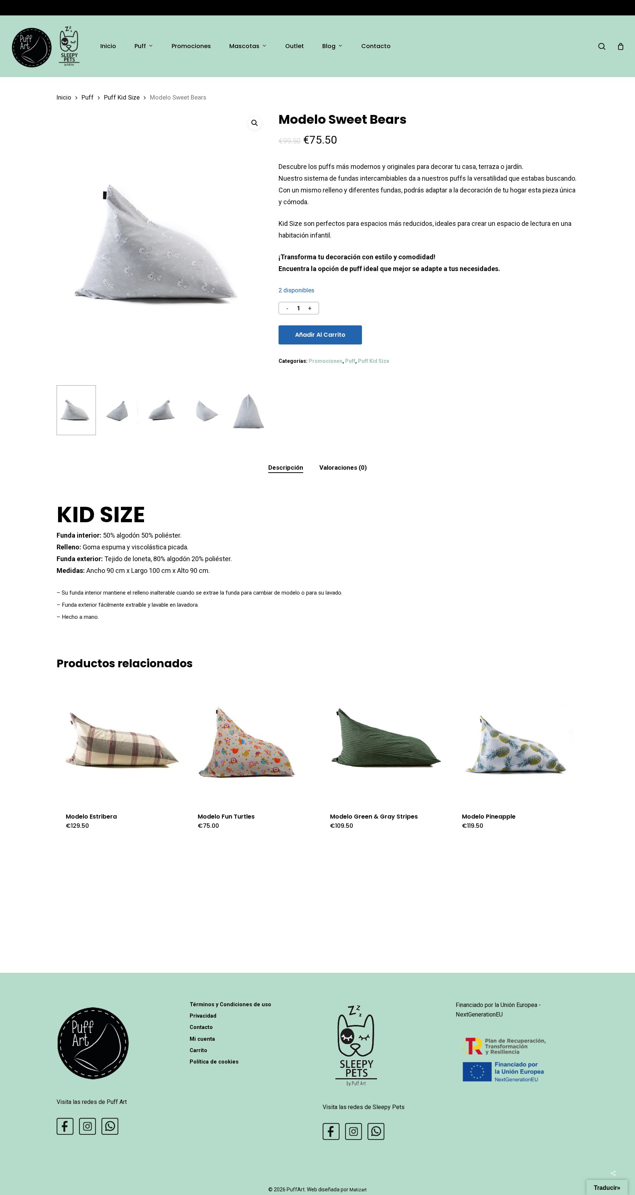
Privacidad (203, 1015)
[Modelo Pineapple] (515, 741)
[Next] (256, 410)
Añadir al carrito (320, 335)
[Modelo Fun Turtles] (251, 741)
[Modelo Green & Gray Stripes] (383, 741)
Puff (88, 97)
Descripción (285, 467)
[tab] (286, 467)
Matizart (358, 1189)
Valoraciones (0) (343, 467)
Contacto (201, 1027)
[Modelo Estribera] (119, 741)
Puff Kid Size (122, 97)
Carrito (198, 1050)
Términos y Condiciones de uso (230, 1004)
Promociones (325, 361)
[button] (254, 123)
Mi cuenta (202, 1039)
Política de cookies (214, 1061)
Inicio (64, 97)
